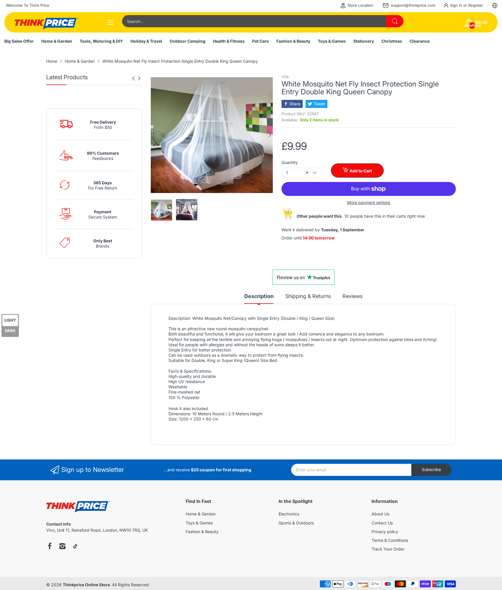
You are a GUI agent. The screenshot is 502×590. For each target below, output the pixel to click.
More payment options (368, 202)
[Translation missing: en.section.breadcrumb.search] (395, 21)
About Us (380, 513)
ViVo (285, 77)
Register (475, 5)
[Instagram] (62, 547)
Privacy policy (385, 531)
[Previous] (139, 78)
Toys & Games (199, 522)
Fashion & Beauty (202, 531)
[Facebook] (49, 547)
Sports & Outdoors (296, 522)
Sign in (456, 5)
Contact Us (382, 522)
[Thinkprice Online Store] (46, 22)
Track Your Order (388, 548)
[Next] (133, 78)
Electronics (289, 513)
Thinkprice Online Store (86, 584)
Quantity (290, 162)
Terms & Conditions (390, 540)
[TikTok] (75, 547)
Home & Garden (201, 513)
